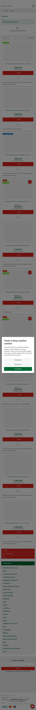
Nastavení (18, 360)
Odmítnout (17, 364)
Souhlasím (18, 369)
